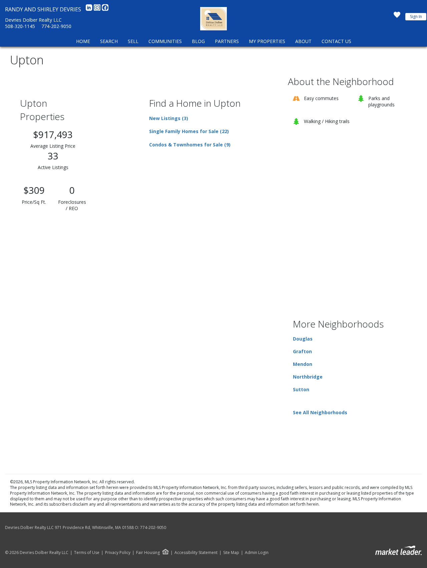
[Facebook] (105, 9)
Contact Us (336, 41)
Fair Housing (148, 552)
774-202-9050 (56, 26)
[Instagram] (98, 9)
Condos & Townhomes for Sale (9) (190, 144)
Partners (227, 41)
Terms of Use (86, 552)
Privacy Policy (117, 552)
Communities (165, 41)
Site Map (231, 552)
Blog (198, 41)
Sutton (301, 389)
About (303, 41)
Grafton (302, 351)
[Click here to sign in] (397, 16)
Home (83, 41)
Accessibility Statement (196, 552)
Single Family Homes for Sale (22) (189, 131)
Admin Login (257, 552)
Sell (133, 41)
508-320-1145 (20, 26)
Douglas (303, 339)
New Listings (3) (168, 118)
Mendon (302, 364)
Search (109, 41)
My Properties (267, 41)
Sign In (416, 16)
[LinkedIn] (90, 9)
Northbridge (308, 377)
